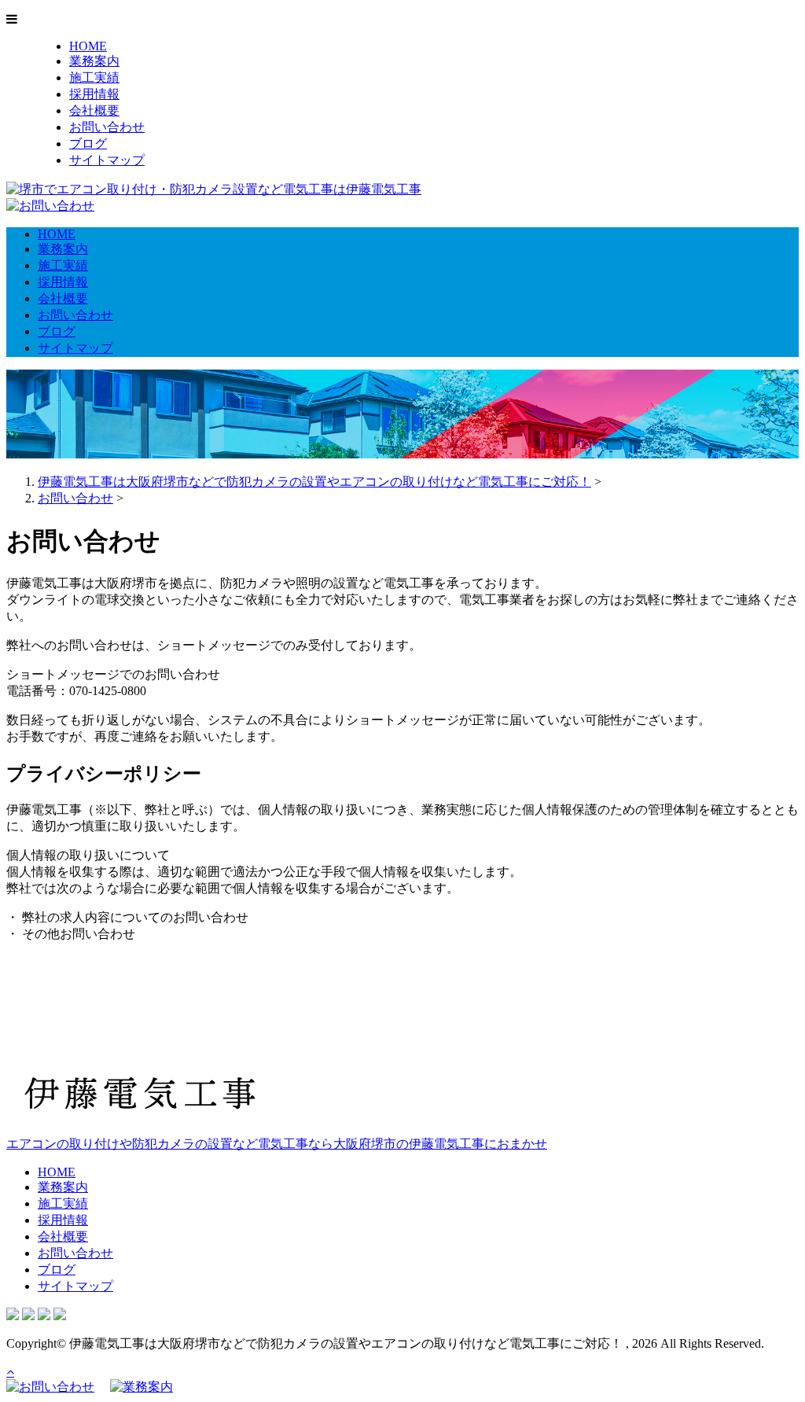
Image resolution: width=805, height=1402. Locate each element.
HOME (88, 46)
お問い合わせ (107, 127)
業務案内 (94, 61)
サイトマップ (107, 160)
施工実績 (94, 77)
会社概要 (94, 110)
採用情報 (94, 94)
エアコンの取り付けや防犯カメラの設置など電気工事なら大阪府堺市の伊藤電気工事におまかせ (276, 1143)
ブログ (88, 143)
